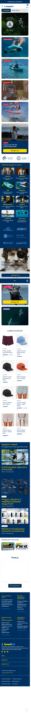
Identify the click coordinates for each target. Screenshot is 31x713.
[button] (2, 6)
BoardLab (6, 670)
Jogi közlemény (15, 683)
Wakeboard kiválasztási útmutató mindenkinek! (13, 530)
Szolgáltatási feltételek (6, 681)
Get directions (16, 585)
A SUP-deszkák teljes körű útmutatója (14, 468)
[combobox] (19, 10)
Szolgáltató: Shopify (12, 670)
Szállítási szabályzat (15, 681)
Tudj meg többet (6, 608)
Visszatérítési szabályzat (6, 678)
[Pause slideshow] (27, 281)
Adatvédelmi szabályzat (16, 678)
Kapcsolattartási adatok (6, 683)
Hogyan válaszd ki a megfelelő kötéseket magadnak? (11, 501)
